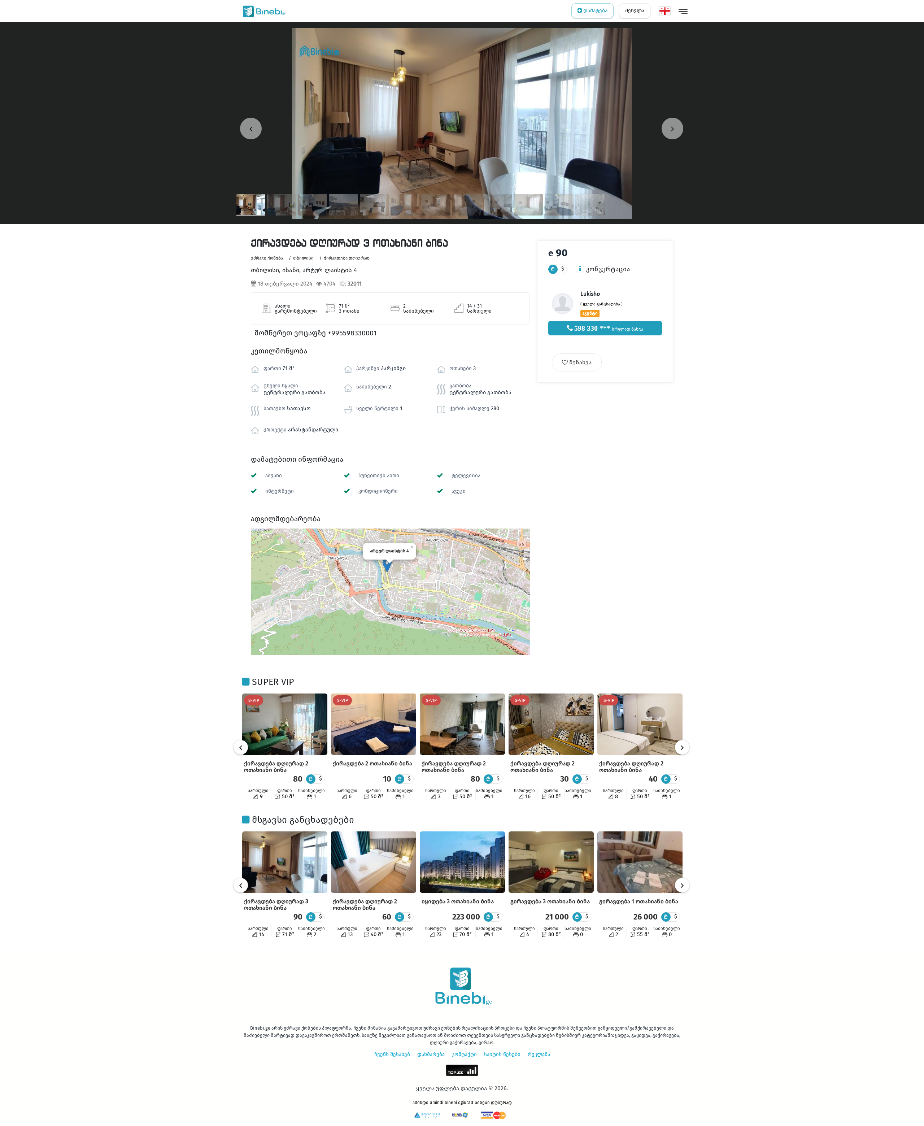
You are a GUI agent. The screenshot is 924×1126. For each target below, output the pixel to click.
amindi (436, 1102)
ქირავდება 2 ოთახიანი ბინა (372, 763)
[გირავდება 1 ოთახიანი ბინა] (640, 862)
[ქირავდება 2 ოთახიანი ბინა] (373, 724)
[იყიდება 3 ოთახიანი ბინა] (462, 862)
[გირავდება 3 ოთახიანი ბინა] (551, 862)
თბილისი (303, 258)
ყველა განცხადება (601, 304)
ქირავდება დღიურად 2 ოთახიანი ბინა (276, 766)
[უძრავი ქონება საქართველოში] (263, 11)
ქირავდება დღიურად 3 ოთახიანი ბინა (276, 904)
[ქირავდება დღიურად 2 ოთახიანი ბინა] (284, 724)
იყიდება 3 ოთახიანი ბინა (458, 901)
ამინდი (420, 1102)
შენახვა (580, 362)
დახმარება (431, 1054)
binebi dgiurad (459, 1102)
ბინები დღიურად (493, 1102)
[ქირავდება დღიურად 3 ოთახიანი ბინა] (284, 862)
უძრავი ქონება (267, 258)
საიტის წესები (502, 1054)
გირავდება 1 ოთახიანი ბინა (638, 901)
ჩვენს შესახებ (392, 1054)
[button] (387, 565)
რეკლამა (539, 1054)
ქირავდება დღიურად (347, 258)
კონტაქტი (464, 1054)
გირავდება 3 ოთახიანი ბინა (550, 901)
